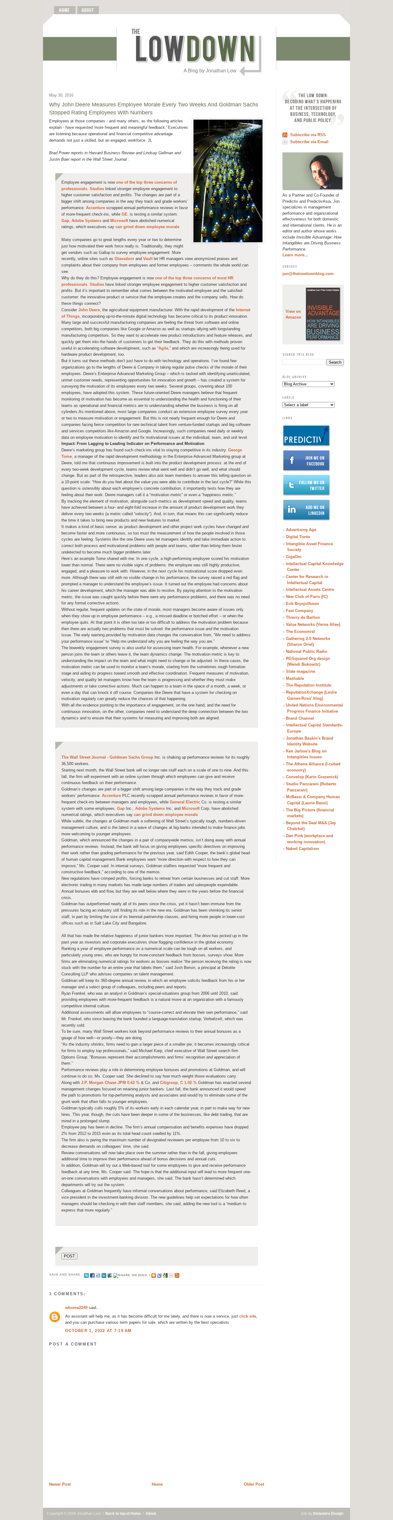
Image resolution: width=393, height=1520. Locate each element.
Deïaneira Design (328, 1513)
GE (124, 214)
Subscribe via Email (309, 142)
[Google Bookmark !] (165, 1274)
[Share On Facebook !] (92, 1274)
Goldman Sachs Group (107, 757)
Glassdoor (125, 258)
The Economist (300, 631)
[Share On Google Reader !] (159, 1274)
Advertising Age (301, 529)
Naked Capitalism (302, 848)
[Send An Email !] (171, 1274)
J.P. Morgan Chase (98, 1082)
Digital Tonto (298, 536)
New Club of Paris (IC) (307, 596)
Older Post (254, 1484)
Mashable (295, 678)
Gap (65, 220)
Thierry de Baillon (303, 617)
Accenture (95, 207)
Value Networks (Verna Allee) (313, 624)
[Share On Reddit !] (98, 1274)
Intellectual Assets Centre (310, 589)
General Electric (185, 802)
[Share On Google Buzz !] (109, 1274)
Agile (163, 348)
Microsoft (119, 220)
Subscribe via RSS (308, 134)
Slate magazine (300, 671)
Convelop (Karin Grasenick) (312, 777)
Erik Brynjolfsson (302, 603)
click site (247, 1316)
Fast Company (299, 610)
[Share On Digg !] (131, 1274)
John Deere (89, 310)
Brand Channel (300, 718)
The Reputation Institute (308, 685)
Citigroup (169, 1082)
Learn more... (295, 255)
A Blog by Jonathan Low (210, 70)
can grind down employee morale (147, 226)
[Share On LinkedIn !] (104, 1274)
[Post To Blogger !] (153, 1274)
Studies (97, 188)
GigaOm (294, 556)
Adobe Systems (86, 220)
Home (157, 1484)
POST (69, 1256)
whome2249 (76, 1307)
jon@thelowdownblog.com (308, 273)
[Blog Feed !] (177, 1274)
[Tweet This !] (86, 1274)
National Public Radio (306, 651)
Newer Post (60, 1484)
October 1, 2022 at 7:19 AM (98, 1330)
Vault (148, 258)
